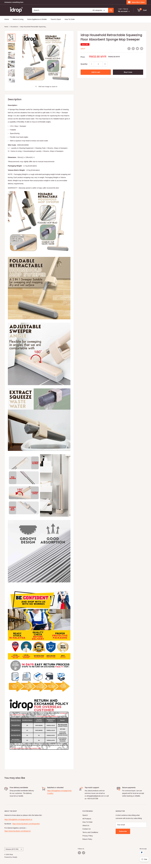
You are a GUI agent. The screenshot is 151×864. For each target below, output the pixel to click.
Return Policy (87, 839)
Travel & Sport (56, 19)
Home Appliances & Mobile (37, 19)
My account (123, 11)
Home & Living (18, 19)
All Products (86, 819)
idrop (83, 49)
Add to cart (95, 72)
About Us (85, 825)
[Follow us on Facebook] (79, 852)
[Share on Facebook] (129, 48)
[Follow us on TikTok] (83, 852)
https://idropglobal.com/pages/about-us (18, 819)
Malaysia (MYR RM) (12, 849)
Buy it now (128, 72)
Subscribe (123, 831)
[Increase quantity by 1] (105, 64)
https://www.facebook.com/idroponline (26, 824)
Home (6, 19)
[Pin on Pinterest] (133, 48)
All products (14, 26)
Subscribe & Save (138, 2)
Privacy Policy (87, 836)
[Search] (111, 10)
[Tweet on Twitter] (137, 48)
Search (85, 815)
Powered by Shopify (10, 857)
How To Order (70, 19)
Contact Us (86, 829)
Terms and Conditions (90, 832)
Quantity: (84, 64)
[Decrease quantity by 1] (91, 64)
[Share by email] (141, 48)
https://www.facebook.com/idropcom (17, 831)
